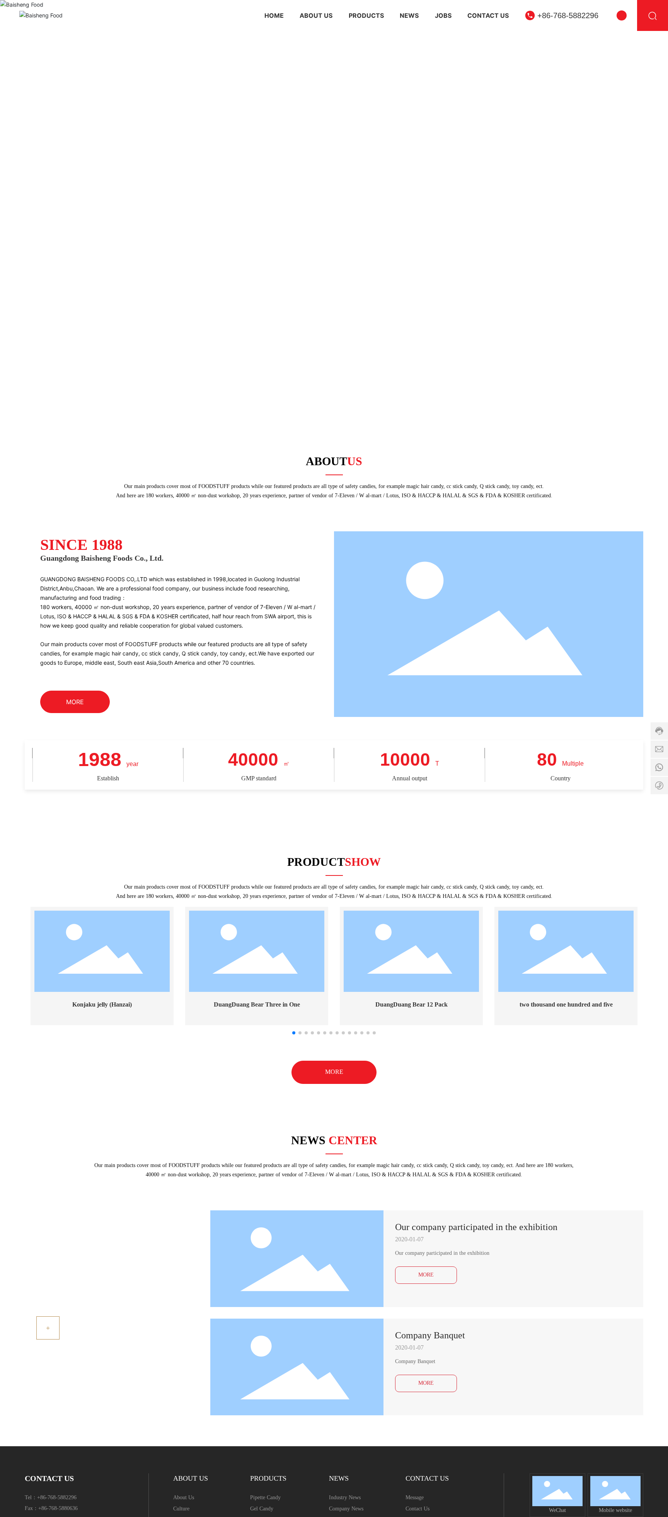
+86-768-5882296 (567, 15)
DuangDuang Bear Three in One (257, 1004)
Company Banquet (430, 1335)
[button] (649, 202)
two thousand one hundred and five (566, 1004)
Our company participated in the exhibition (476, 1227)
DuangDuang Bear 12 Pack (411, 1004)
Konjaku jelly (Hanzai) (102, 1004)
